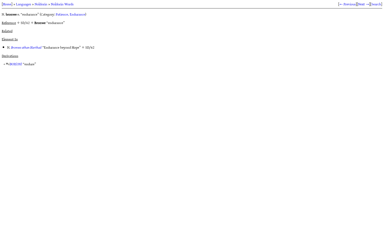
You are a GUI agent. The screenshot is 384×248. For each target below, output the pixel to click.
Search (376, 4)
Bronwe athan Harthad (26, 47)
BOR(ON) (16, 64)
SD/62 (89, 47)
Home (7, 4)
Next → (363, 4)
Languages (23, 4)
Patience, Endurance (70, 14)
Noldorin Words (62, 4)
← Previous (347, 4)
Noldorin (41, 4)
